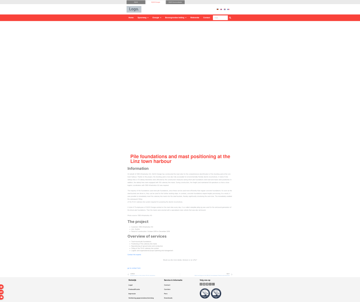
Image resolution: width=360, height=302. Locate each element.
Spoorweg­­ (142, 17)
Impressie (132, 294)
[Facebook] (204, 284)
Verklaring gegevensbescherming (141, 298)
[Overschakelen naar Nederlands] (224, 9)
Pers (165, 294)
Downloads (168, 298)
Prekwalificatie (134, 289)
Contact (206, 17)
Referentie (194, 17)
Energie (156, 17)
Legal (130, 285)
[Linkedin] (207, 284)
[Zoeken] (230, 17)
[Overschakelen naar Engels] (221, 9)
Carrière (167, 289)
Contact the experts (134, 255)
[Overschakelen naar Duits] (217, 9)
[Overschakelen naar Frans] (228, 9)
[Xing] (210, 284)
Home (131, 17)
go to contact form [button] (134, 268)
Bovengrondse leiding (174, 17)
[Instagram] (201, 284)
